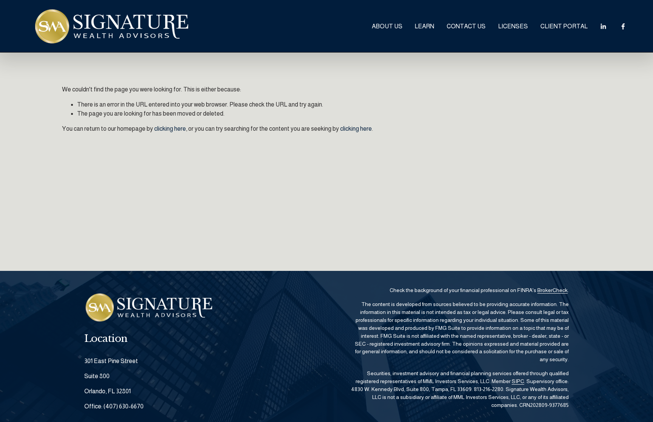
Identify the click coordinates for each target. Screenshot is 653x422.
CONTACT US (466, 26)
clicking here (170, 128)
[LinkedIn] (603, 26)
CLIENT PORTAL (564, 26)
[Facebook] (623, 26)
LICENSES (513, 26)
